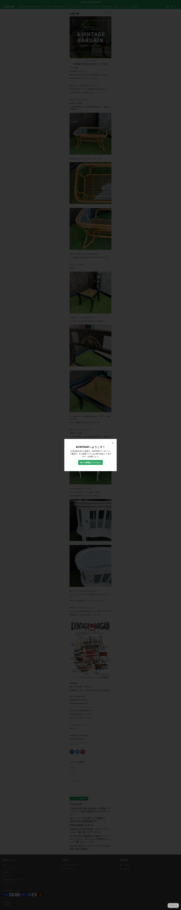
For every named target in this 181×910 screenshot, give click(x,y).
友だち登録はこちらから (90, 462)
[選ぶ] (113, 443)
